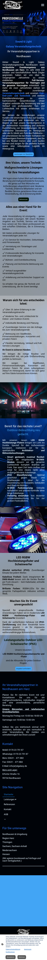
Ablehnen (22, 957)
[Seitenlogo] (12, 5)
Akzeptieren (10, 957)
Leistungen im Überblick (23, 154)
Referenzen (23, 199)
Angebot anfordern (23, 668)
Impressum (27, 949)
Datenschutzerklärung (13, 949)
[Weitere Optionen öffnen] (4, 819)
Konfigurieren (10, 952)
